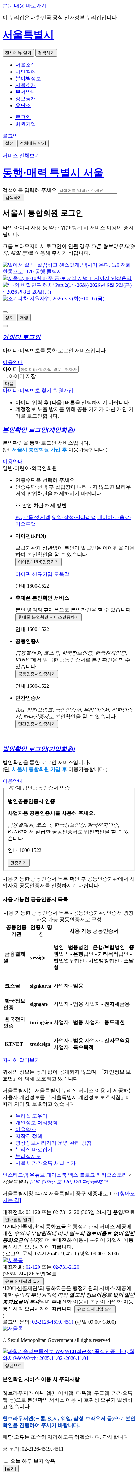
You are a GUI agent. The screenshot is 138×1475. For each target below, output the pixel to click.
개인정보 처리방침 (36, 1122)
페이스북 (56, 1175)
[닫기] (10, 1468)
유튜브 (37, 1175)
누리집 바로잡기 (34, 1149)
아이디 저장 (22, 376)
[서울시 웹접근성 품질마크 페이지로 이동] (69, 1358)
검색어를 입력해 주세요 (29, 190)
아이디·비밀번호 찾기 (27, 390)
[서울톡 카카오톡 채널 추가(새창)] (13, 1260)
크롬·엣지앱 (36, 517)
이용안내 (13, 362)
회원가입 (25, 124)
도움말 (61, 574)
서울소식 (25, 65)
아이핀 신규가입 (34, 574)
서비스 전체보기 (21, 155)
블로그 (87, 1175)
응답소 (23, 105)
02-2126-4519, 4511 (53, 1322)
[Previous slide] (5, 312)
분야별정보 (28, 78)
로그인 (23, 117)
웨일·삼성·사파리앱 (74, 517)
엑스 (73, 1175)
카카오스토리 (111, 1175)
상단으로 (13, 1365)
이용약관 (25, 1129)
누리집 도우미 (31, 1116)
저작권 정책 (28, 1136)
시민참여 (25, 71)
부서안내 (25, 92)
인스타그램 (15, 1175)
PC (18, 517)
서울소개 (25, 85)
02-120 (33, 1267)
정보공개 (25, 98)
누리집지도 (28, 1156)
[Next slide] (5, 326)
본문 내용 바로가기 (24, 5)
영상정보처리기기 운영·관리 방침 (53, 1143)
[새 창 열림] (69, 271)
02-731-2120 (66, 1267)
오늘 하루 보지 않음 (32, 1461)
